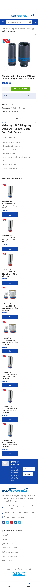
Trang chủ (5, 29)
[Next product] (35, 35)
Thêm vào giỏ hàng (20, 88)
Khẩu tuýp (31, 29)
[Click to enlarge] (5, 68)
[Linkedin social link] (17, 111)
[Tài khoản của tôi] (35, 22)
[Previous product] (31, 35)
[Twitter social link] (12, 111)
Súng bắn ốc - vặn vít (18, 29)
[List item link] (19, 539)
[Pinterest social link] (15, 111)
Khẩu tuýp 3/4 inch (8, 31)
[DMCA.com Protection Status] (19, 574)
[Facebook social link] (10, 111)
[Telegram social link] (20, 111)
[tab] (19, 118)
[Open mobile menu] (3, 22)
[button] (10, 214)
